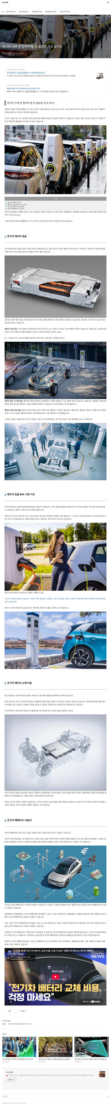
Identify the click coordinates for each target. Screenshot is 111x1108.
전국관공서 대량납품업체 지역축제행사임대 (26, 73)
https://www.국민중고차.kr (16, 85)
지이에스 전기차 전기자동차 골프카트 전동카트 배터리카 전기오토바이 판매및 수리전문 (41, 76)
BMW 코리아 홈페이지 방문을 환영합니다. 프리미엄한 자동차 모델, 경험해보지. (38, 91)
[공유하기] (12, 1011)
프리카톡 (5, 3)
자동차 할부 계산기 (11, 11)
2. (6, 204)
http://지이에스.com (14, 69)
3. (6, 206)
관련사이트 (5, 1096)
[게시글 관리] (15, 1011)
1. (6, 202)
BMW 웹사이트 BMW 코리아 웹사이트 (23, 88)
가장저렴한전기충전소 (51, 11)
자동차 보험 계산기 (24, 11)
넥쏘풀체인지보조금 (37, 11)
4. (6, 208)
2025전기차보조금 (64, 11)
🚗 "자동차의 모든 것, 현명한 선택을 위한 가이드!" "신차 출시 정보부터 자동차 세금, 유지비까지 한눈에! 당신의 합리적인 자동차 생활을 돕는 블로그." (50, 1075)
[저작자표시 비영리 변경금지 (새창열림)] (30, 1011)
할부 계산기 (5, 1100)
